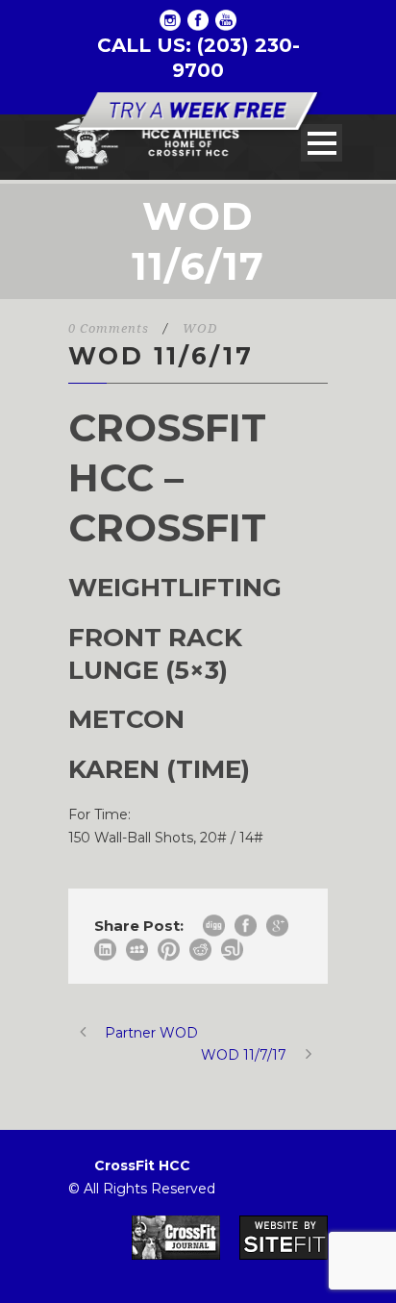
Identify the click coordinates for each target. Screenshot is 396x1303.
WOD (200, 328)
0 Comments (108, 328)
